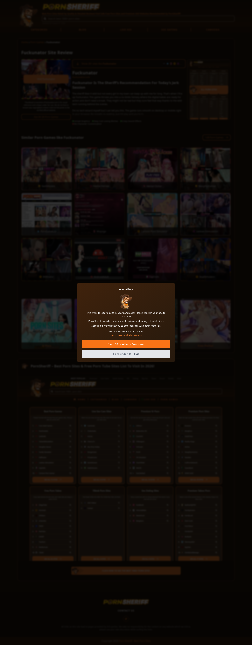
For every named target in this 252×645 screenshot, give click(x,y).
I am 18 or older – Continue (126, 344)
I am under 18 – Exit (126, 354)
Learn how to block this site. (126, 335)
